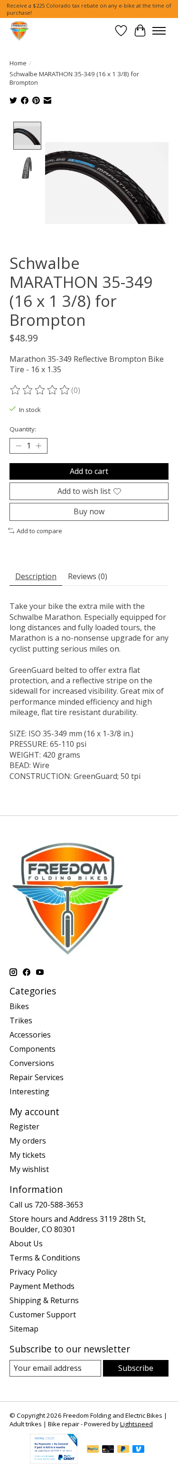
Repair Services (36, 1077)
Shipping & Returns (44, 1300)
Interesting (29, 1091)
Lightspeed (136, 1424)
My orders (27, 1141)
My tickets (27, 1155)
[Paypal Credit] (53, 1461)
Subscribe (135, 1368)
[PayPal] (93, 1450)
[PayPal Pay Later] (123, 1450)
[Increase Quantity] (38, 446)
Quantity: (22, 429)
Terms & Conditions (44, 1257)
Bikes (19, 1006)
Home (18, 63)
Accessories (30, 1034)
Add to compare (39, 531)
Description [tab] (35, 576)
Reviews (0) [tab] (87, 576)
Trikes (20, 1020)
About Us (26, 1243)
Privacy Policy (33, 1272)
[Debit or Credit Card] (108, 1450)
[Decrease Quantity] (18, 446)
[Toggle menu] (159, 30)
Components (32, 1049)
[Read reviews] (40, 390)
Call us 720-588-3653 (46, 1204)
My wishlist (29, 1169)
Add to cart (89, 471)
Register (24, 1126)
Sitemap (23, 1329)
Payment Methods (42, 1286)
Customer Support (42, 1314)
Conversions (31, 1063)
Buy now (89, 511)
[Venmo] (138, 1450)
